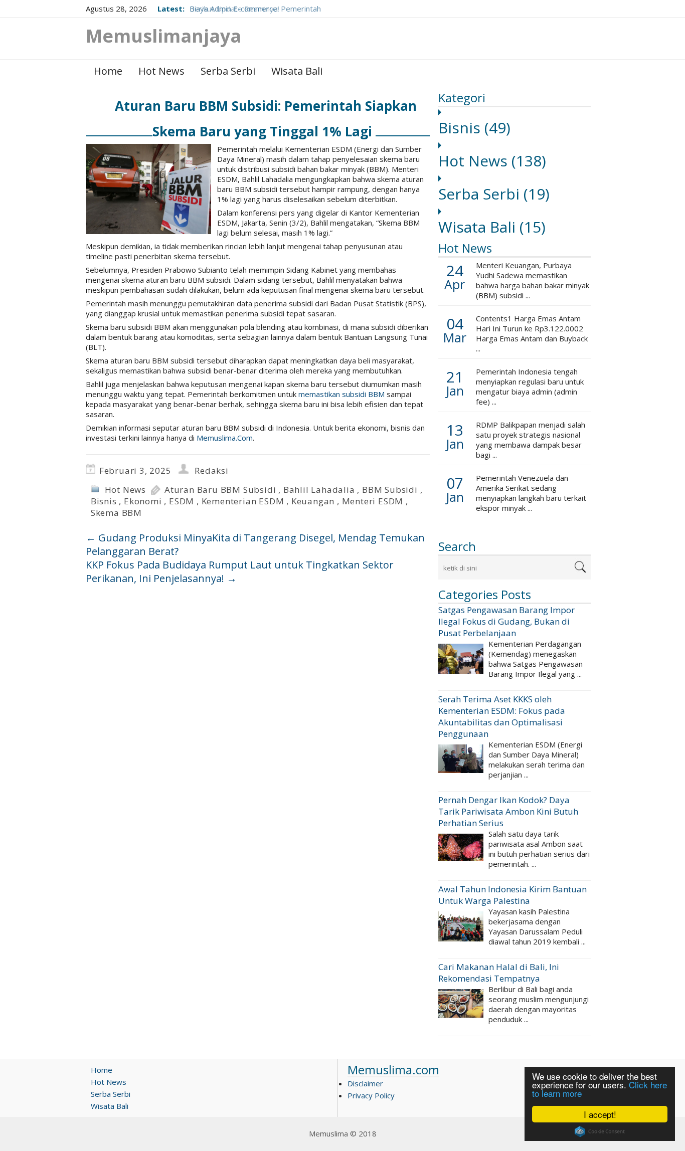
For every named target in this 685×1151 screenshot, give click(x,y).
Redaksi (212, 470)
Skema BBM (116, 512)
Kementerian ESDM (243, 501)
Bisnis (474, 127)
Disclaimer (365, 1083)
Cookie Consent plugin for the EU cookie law (600, 1131)
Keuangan (312, 501)
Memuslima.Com (225, 438)
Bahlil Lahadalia (319, 489)
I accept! (600, 1114)
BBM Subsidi (390, 489)
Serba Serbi (228, 71)
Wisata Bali (296, 71)
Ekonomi (143, 501)
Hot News (161, 71)
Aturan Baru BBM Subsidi (220, 489)
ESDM (181, 501)
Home (108, 71)
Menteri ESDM (373, 501)
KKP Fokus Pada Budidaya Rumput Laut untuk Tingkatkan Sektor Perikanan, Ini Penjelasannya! (240, 571)
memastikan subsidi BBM (341, 394)
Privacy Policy (371, 1095)
